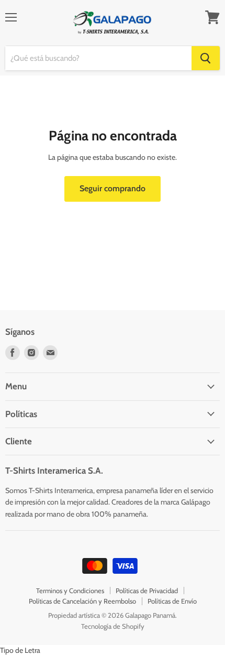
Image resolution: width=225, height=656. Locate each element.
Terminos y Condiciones (70, 590)
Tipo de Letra (20, 650)
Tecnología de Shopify (112, 626)
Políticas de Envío (172, 601)
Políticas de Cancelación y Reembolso (82, 601)
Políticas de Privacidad (147, 590)
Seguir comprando (112, 188)
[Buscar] (206, 58)
